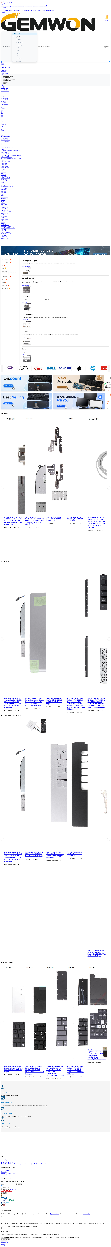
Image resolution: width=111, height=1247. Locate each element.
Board (3, 282)
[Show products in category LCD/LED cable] (27, 328)
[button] (108, 487)
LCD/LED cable (5, 277)
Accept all (3, 1241)
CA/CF (17, 50)
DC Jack (4, 279)
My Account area (54, 1214)
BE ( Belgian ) (19, 42)
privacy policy (86, 1214)
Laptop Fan (4, 271)
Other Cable (4, 285)
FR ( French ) (18, 61)
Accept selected (5, 1239)
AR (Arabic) (18, 39)
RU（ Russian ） (6, 259)
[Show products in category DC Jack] (27, 345)
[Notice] (106, 17)
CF (17, 55)
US (2, 265)
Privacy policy (13, 1189)
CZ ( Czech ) (18, 58)
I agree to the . (10, 1189)
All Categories (6, 46)
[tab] (4, 1242)
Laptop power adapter (26, 266)
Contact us (3, 7)
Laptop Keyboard (18, 36)
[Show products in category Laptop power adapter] (27, 274)
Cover (3, 268)
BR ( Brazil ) (18, 45)
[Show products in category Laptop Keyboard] (27, 293)
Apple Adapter (5, 288)
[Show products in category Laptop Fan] (27, 310)
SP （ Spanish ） (6, 262)
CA (17, 53)
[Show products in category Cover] (27, 363)
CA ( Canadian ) (19, 47)
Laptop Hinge (5, 274)
